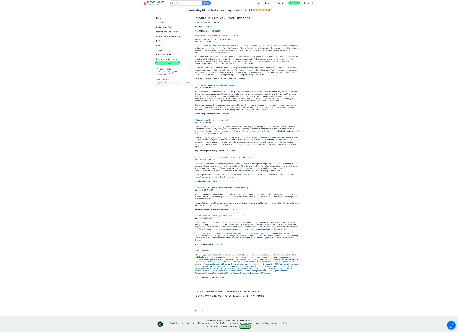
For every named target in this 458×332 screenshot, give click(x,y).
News (203, 22)
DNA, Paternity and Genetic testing (239, 259)
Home (159, 18)
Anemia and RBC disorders (242, 255)
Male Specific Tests (286, 266)
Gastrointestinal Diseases (217, 261)
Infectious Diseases (262, 264)
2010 (214, 31)
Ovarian (289, 268)
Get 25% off (294, 3)
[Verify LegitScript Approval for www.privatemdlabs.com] (160, 324)
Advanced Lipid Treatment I (206, 255)
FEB (205, 35)
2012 (205, 31)
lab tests (262, 166)
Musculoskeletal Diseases (238, 268)
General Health (234, 261)
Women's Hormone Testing (168, 36)
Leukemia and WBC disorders (236, 266)
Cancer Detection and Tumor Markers (233, 257)
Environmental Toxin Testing (279, 259)
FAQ (258, 3)
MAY (217, 35)
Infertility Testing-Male (280, 264)
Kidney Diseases (216, 266)
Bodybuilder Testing (165, 27)
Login (308, 3)
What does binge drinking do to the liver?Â (212, 120)
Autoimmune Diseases (263, 255)
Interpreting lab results (166, 59)
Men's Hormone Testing (167, 31)
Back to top (199, 311)
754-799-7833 (253, 295)
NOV (238, 35)
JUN (220, 35)
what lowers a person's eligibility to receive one (261, 170)
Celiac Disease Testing (258, 257)
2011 (209, 31)
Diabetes (219, 259)
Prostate (198, 271)
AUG (227, 35)
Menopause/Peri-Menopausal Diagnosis (211, 268)
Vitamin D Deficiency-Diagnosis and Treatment (252, 273)
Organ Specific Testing (276, 268)
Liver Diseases (260, 266)
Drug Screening (260, 259)
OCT (234, 35)
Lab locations (162, 54)
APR (213, 35)
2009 (218, 31)
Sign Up (280, 3)
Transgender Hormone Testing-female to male (269, 271)
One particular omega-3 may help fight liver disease (215, 85)
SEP (231, 35)
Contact (268, 3)
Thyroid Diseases (243, 271)
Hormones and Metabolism (242, 264)
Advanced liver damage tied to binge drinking (213, 39)
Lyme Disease (272, 266)
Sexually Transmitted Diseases (223, 271)
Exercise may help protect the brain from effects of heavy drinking (221, 188)
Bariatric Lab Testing (282, 255)
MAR (209, 35)
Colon (212, 259)
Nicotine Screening (257, 268)
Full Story (241, 79)
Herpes (285, 261)
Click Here (223, 277)
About (159, 50)
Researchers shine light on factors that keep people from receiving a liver (224, 157)
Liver (251, 266)
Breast (214, 257)
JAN (202, 35)
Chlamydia (273, 257)
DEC (242, 35)
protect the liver (255, 109)
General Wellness (249, 261)
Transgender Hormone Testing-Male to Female (213, 273)
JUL (224, 35)
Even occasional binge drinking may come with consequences (219, 216)
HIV (290, 261)
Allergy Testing (224, 255)
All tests (159, 22)
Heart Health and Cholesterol (269, 261)
